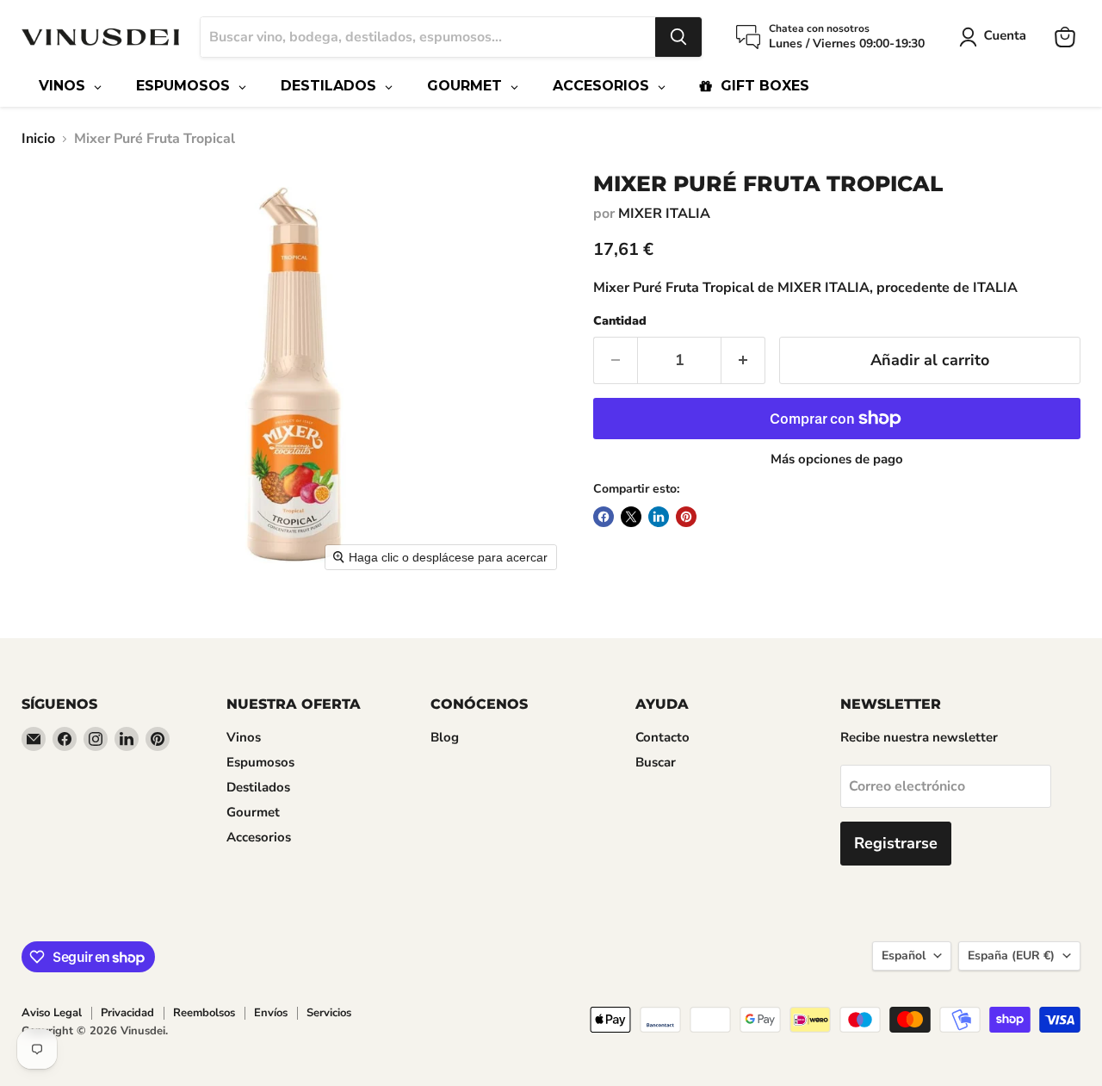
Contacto (662, 737)
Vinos (243, 737)
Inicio (38, 138)
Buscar (655, 762)
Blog (444, 737)
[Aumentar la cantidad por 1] (743, 360)
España (1011, 955)
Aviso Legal (52, 1013)
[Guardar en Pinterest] (686, 516)
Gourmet (253, 812)
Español (904, 955)
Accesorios (258, 837)
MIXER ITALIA (664, 213)
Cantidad (620, 321)
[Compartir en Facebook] (603, 516)
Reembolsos (204, 1013)
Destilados (258, 787)
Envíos (271, 1013)
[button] (996, 37)
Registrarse (896, 843)
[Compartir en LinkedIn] (658, 516)
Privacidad (127, 1013)
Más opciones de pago (837, 459)
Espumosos (260, 762)
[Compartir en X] (631, 516)
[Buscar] (678, 37)
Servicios (328, 1013)
